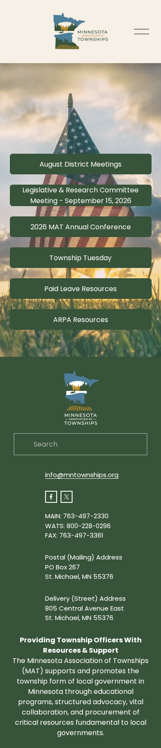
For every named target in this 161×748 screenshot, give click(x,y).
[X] (67, 497)
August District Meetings (80, 164)
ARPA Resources (80, 320)
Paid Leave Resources (80, 289)
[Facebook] (51, 497)
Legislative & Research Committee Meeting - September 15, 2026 (80, 195)
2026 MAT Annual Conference (80, 227)
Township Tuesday (80, 258)
